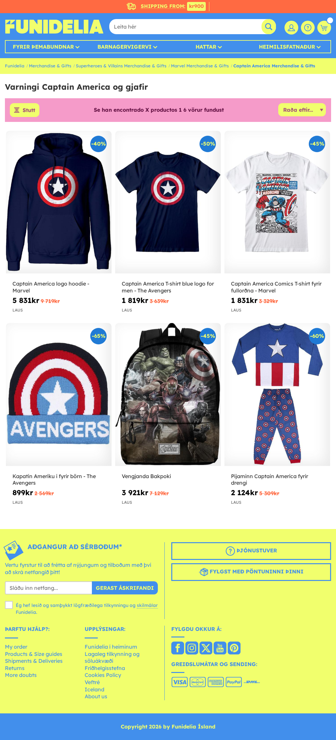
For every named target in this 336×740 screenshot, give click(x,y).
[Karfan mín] (324, 28)
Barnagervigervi (124, 46)
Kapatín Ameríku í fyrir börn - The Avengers (54, 479)
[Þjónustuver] (308, 28)
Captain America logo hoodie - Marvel (50, 287)
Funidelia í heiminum (111, 646)
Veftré (92, 682)
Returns (15, 668)
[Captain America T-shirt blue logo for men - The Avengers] (168, 202)
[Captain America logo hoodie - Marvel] (59, 202)
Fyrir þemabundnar (43, 46)
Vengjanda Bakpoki (146, 476)
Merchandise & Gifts (50, 65)
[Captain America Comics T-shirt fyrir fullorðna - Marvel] (277, 202)
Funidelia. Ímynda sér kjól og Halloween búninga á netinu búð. (54, 27)
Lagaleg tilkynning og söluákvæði (112, 657)
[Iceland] (177, 648)
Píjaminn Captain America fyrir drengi (269, 479)
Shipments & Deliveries (34, 661)
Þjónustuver (256, 550)
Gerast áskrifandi (125, 588)
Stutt (29, 110)
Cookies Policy (103, 675)
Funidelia (14, 65)
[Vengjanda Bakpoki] (168, 394)
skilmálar (147, 605)
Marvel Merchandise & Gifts (200, 65)
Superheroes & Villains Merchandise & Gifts (121, 65)
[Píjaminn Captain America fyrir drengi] (277, 394)
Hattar (206, 46)
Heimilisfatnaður (287, 46)
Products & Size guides (33, 654)
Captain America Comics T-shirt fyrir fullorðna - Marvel (276, 287)
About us (96, 696)
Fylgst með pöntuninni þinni (256, 571)
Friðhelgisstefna (105, 668)
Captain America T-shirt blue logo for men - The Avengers (168, 287)
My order (16, 646)
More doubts (21, 675)
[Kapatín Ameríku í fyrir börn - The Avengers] (59, 394)
